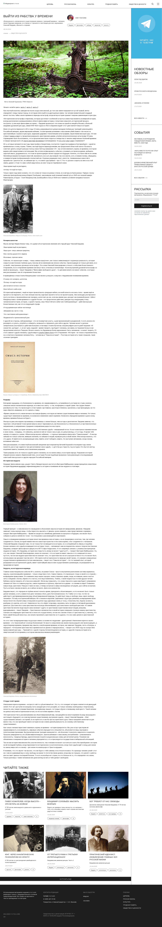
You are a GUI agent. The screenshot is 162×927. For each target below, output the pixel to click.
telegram (86, 896)
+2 (33, 869)
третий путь (102, 814)
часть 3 (35, 107)
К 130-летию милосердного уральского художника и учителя (23, 808)
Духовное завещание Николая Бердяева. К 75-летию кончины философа (108, 806)
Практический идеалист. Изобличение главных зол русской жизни (103, 857)
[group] (146, 84)
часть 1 (22, 107)
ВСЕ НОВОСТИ (139, 118)
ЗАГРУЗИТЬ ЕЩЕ (65, 879)
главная (5, 33)
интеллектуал (60, 867)
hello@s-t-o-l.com (49, 896)
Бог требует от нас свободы (104, 801)
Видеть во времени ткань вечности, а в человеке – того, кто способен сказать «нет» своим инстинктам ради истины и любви (65, 809)
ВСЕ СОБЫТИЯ (139, 178)
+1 (36, 816)
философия (80, 25)
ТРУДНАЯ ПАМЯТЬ (111, 4)
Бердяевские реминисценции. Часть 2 (60, 860)
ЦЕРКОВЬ (50, 4)
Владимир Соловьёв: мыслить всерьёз (63, 802)
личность (106, 25)
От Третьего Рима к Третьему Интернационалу (62, 855)
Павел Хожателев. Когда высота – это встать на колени (22, 802)
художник (8, 816)
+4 (120, 814)
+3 (73, 818)
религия (27, 869)
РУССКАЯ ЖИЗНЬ (70, 4)
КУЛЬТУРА (90, 4)
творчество (97, 25)
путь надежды (112, 814)
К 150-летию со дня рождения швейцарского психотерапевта (20, 861)
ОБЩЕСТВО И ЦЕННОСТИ (137, 4)
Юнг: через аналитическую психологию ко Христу (19, 855)
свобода (89, 25)
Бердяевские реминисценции (100, 863)
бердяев (71, 25)
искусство (17, 816)
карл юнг (8, 869)
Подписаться (146, 206)
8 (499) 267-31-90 (49, 899)
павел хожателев (28, 816)
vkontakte (86, 901)
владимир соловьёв (54, 818)
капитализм (70, 867)
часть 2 (29, 107)
